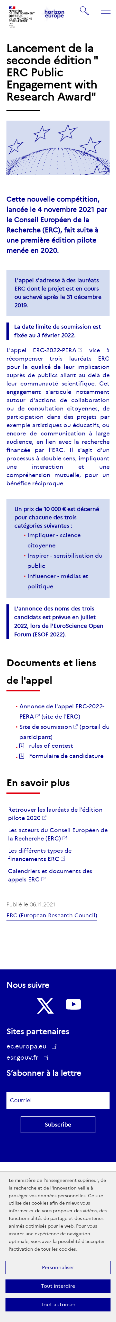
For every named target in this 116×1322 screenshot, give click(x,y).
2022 (48, 634)
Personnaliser (58, 1267)
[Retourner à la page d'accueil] (21, 17)
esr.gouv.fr (24, 1058)
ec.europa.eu (26, 1046)
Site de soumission (45, 726)
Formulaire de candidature (66, 756)
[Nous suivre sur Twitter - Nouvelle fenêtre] (44, 1006)
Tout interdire (58, 1286)
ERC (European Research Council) (51, 915)
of (51, 745)
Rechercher (84, 10)
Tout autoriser (58, 1305)
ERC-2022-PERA (54, 350)
